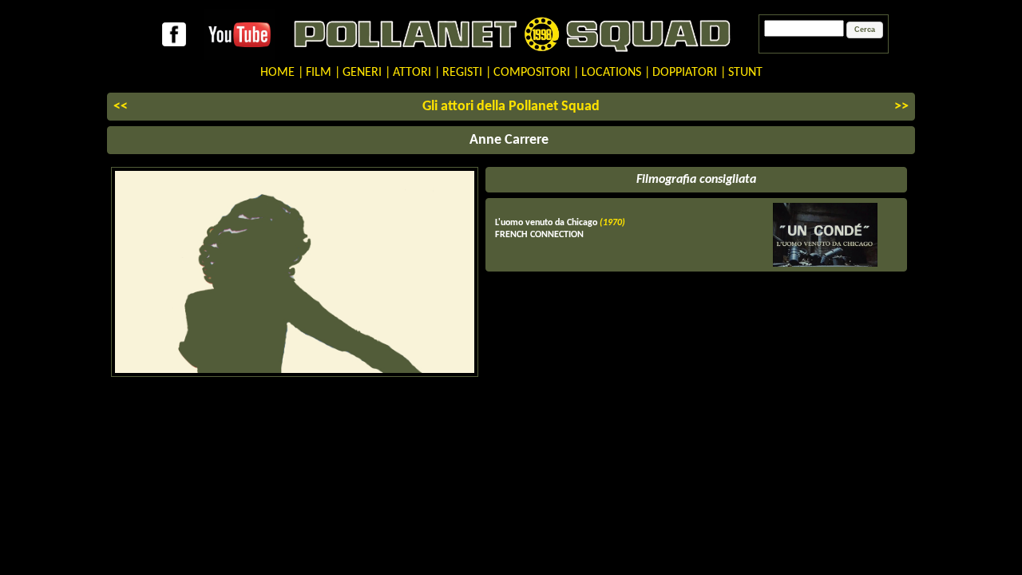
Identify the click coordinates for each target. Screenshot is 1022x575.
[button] (864, 30)
